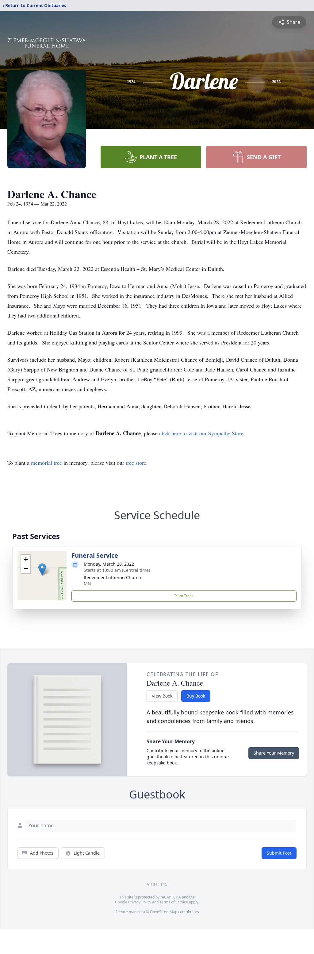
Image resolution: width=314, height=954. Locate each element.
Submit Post (279, 853)
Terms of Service (173, 902)
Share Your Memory (274, 753)
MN (87, 584)
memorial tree (46, 462)
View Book (162, 696)
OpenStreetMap (163, 911)
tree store (136, 462)
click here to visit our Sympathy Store (201, 433)
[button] (42, 569)
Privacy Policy (139, 902)
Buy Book (195, 696)
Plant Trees (183, 595)
